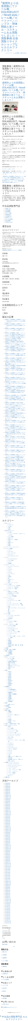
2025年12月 (8, 795)
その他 (9, 526)
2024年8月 (7, 817)
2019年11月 (8, 900)
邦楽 (9, 529)
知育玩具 (10, 758)
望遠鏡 (9, 563)
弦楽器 (9, 719)
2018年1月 (7, 920)
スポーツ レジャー (10, 564)
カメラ (6, 557)
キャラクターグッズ (13, 628)
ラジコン (10, 753)
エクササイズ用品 (12, 621)
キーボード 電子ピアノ (14, 714)
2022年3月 (7, 859)
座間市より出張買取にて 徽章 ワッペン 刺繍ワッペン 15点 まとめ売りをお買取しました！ (15, 447)
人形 (25, 171)
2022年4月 (7, 857)
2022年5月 (7, 856)
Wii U (9, 726)
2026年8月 (7, 783)
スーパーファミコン (13, 729)
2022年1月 (7, 862)
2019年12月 (8, 899)
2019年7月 (7, 906)
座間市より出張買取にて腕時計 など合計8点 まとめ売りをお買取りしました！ (15, 486)
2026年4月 (7, 789)
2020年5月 (7, 891)
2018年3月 (7, 917)
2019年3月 (7, 912)
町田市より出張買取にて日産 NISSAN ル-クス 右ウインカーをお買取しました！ (15, 413)
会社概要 (8, 220)
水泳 (9, 575)
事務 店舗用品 (9, 651)
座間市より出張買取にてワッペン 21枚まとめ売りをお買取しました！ (15, 410)
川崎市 (9, 674)
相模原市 (10, 683)
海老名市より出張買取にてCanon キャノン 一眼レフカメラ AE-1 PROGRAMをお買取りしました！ (14, 178)
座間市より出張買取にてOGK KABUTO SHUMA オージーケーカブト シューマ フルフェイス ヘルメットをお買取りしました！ (15, 343)
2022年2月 (7, 860)
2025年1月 (7, 810)
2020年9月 (7, 886)
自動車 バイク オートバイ (12, 762)
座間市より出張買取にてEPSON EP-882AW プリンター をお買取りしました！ (15, 366)
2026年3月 (7, 790)
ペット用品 (10, 660)
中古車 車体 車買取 (10, 649)
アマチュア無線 (12, 625)
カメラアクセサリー (13, 559)
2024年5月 (7, 820)
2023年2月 (7, 842)
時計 (9, 606)
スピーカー (10, 551)
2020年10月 (8, 884)
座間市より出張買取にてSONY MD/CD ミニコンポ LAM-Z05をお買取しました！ (15, 474)
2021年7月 (7, 871)
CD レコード (8, 523)
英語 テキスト (11, 704)
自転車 (9, 576)
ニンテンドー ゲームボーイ (14, 734)
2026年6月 (7, 786)
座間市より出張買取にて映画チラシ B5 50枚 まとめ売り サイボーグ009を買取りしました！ (15, 515)
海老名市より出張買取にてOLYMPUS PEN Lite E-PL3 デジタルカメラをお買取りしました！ (15, 466)
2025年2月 (7, 808)
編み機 (9, 643)
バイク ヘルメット (13, 771)
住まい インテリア (10, 657)
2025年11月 (8, 796)
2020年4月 (7, 893)
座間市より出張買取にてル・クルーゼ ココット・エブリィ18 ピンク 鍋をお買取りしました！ (15, 483)
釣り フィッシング (13, 582)
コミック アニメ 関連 (14, 631)
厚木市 (9, 671)
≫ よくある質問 (5, 979)
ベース (9, 717)
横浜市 (9, 679)
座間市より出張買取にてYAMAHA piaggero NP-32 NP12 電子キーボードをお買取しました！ (15, 494)
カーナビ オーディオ (13, 764)
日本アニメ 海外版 (13, 539)
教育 (6, 703)
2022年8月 (7, 851)
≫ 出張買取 (4, 955)
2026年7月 (7, 785)
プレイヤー (10, 554)
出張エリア (8, 217)
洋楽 (9, 527)
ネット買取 (8, 213)
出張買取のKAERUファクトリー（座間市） (12, 250)
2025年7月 (7, 802)
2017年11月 (8, 923)
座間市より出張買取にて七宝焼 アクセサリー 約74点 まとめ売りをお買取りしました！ (15, 490)
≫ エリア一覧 (4, 985)
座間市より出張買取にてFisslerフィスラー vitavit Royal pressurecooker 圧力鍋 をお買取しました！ (15, 379)
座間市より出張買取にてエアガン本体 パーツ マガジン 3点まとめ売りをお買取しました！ (15, 374)
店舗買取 (8, 211)
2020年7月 (7, 888)
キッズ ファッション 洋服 (14, 600)
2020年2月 (7, 896)
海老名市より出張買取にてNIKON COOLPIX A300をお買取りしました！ (14, 339)
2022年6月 (7, 854)
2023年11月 (8, 829)
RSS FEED (4, 944)
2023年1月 (7, 844)
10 (2, 932)
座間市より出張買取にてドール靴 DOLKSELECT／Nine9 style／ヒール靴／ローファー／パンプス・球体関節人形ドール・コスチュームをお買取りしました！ (13, 91)
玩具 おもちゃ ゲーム (15, 172)
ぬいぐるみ (10, 737)
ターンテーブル (12, 553)
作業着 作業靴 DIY (12, 661)
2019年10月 (8, 902)
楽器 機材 (7, 710)
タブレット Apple (12, 588)
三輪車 (6, 648)
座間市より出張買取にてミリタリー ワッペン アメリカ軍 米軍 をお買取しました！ (15, 425)
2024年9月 (7, 816)
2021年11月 (8, 865)
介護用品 (7, 655)
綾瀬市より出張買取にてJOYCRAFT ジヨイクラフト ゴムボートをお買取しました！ (15, 358)
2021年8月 (7, 869)
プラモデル (10, 744)
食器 (9, 668)
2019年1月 (7, 915)
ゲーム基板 (10, 728)
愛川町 (9, 677)
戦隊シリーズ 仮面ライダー (15, 756)
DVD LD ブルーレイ (9, 530)
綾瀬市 (9, 685)
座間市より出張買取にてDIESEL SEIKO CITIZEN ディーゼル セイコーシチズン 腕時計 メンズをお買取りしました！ (15, 462)
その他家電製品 (12, 689)
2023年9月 (7, 832)
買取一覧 (8, 208)
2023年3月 (7, 841)
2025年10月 (8, 798)
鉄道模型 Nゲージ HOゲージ (15, 759)
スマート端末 (8, 584)
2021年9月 (7, 868)
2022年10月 (8, 848)
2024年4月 (7, 822)
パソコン (7, 590)
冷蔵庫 (9, 695)
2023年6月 (7, 837)
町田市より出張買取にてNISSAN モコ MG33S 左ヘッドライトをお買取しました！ (14, 499)
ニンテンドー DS (12, 732)
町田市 (9, 682)
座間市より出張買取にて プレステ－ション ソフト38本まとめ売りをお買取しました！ (15, 407)
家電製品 (7, 686)
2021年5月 (7, 874)
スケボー (10, 572)
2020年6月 (7, 890)
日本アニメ (10, 538)
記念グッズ (10, 579)
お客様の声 (8, 216)
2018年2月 (7, 918)
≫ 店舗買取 (4, 957)
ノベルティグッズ (12, 633)
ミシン (9, 634)
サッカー (10, 569)
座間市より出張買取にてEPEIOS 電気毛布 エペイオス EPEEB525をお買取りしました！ (15, 392)
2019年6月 (7, 908)
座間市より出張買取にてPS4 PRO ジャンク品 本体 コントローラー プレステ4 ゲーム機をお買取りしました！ (15, 362)
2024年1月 (7, 826)
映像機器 (7, 706)
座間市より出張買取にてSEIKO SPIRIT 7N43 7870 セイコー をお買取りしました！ (15, 458)
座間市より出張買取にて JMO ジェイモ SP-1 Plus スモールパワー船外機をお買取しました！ (15, 355)
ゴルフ (9, 567)
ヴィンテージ (11, 627)
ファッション (8, 597)
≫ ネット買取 (4, 960)
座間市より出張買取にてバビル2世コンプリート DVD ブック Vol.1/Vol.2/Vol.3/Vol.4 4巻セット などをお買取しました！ (15, 429)
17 (2, 933)
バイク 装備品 (12, 772)
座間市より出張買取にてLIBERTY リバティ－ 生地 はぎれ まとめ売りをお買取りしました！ (15, 325)
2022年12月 (8, 845)
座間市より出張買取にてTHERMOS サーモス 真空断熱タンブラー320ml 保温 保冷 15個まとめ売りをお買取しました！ (15, 388)
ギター (9, 716)
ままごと (10, 750)
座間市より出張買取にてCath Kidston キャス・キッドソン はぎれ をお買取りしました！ (15, 330)
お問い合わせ (23, 53)
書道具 (9, 640)
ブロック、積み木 (12, 749)
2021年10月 (8, 866)
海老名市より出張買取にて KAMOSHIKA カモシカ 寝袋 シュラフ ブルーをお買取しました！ (15, 503)
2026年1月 (7, 793)
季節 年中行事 (11, 663)
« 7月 (3, 938)
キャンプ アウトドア (13, 566)
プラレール (10, 746)
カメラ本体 (10, 560)
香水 (9, 612)
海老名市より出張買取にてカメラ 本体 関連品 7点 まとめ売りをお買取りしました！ (15, 395)
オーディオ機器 (9, 548)
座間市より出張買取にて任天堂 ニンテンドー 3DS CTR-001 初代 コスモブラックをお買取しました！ (15, 434)
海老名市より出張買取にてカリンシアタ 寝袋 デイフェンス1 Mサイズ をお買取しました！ (15, 422)
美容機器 (10, 701)
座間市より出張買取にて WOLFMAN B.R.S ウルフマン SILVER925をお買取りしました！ (15, 350)
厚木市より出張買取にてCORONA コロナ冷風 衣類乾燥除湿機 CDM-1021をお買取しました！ (15, 508)
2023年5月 (7, 838)
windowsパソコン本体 (13, 593)
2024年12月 (8, 811)
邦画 (9, 545)
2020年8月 (7, 887)
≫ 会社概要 (4, 998)
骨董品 (10, 646)
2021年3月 (7, 877)
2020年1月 (7, 897)
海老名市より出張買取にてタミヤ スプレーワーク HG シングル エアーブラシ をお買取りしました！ (15, 383)
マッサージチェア (12, 691)
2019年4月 (7, 911)
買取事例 (8, 214)
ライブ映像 (10, 536)
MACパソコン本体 (12, 591)
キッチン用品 (11, 658)
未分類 (6, 709)
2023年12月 (8, 828)
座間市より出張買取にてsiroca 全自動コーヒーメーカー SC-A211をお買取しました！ (15, 336)
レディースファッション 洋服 (15, 605)
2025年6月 (7, 804)
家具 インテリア (12, 664)
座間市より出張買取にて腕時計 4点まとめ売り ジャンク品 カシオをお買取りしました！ (15, 451)
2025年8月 (7, 801)
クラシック (10, 524)
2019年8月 (7, 905)
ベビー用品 (7, 614)
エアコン (10, 688)
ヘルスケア (7, 619)
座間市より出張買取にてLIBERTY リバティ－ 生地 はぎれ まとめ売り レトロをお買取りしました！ (15, 321)
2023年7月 (7, 835)
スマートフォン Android (14, 585)
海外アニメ (10, 542)
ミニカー (10, 752)
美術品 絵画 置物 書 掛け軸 (15, 645)
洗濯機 (9, 698)
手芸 (9, 639)
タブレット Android (13, 587)
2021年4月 (7, 875)
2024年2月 (7, 825)
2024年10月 (8, 814)
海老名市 (10, 680)
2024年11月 (8, 813)
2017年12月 (8, 921)
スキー (9, 570)
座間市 (7, 172)
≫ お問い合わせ (5, 1004)
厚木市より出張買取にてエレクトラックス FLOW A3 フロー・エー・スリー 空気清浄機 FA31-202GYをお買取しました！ (13, 181)
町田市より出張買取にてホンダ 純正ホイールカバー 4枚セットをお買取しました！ (15, 511)
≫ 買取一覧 (4, 952)
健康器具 (10, 692)
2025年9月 (7, 799)
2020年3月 (7, 894)
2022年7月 (7, 853)
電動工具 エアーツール (14, 665)
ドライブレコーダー (13, 766)
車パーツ (10, 775)
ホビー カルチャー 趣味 (11, 624)
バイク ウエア (12, 768)
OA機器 (10, 652)
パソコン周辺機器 (12, 596)
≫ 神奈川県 (4, 988)
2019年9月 (7, 903)
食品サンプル (11, 667)
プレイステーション (13, 747)
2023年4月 (7, 839)
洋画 (9, 541)
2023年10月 (8, 831)
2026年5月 (7, 787)
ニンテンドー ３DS (13, 731)
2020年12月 (8, 881)
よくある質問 (16, 53)
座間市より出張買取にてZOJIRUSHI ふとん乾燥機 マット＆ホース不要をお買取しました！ (15, 370)
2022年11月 (8, 847)
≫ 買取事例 (4, 966)
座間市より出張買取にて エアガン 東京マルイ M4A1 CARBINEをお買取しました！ (15, 346)
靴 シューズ (11, 611)
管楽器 (9, 722)
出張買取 (8, 210)
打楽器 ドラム (12, 720)
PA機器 (10, 712)
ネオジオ (10, 738)
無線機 (9, 642)
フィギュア (10, 743)
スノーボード (11, 573)
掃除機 (9, 697)
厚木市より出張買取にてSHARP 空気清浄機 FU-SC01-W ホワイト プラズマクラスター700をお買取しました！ (15, 478)
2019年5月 (7, 909)
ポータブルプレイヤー (13, 556)
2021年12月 (8, 863)
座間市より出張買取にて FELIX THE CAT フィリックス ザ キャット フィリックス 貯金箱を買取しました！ (15, 438)
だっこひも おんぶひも (14, 615)
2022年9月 (7, 850)
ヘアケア (10, 622)
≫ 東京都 (3, 991)
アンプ (9, 550)
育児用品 (10, 618)
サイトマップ (9, 53)
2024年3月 (7, 823)
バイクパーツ (11, 774)
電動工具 (7, 777)
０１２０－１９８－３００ (8, 169)
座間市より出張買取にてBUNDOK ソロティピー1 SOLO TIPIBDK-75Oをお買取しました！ (15, 399)
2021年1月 (7, 880)
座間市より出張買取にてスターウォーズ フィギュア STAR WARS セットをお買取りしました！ (15, 417)
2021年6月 (7, 872)
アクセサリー (11, 599)
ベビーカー (10, 616)
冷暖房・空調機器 (12, 694)
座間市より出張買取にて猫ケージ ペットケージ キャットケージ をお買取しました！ (15, 455)
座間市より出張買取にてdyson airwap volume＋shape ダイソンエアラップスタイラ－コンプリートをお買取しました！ (15, 404)
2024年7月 (7, 819)
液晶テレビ (10, 700)
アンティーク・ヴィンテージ (12, 547)
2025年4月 (7, 807)
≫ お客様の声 (4, 973)
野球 (9, 581)
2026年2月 (7, 792)
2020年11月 (8, 883)
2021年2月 (7, 878)
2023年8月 (7, 834)
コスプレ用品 (11, 630)
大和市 (9, 673)
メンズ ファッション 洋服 (15, 603)
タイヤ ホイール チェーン (15, 765)
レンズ (9, 562)
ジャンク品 (10, 594)
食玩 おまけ (11, 761)
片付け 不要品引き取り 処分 (12, 723)
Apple (9, 707)
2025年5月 (7, 805)
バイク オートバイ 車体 (14, 769)
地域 (4, 172)
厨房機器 (10, 654)
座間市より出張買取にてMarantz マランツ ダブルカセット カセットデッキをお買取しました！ (15, 443)
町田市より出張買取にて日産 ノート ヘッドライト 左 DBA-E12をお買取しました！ (15, 333)
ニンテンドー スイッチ (14, 735)
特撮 (9, 544)
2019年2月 (7, 914)
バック (9, 602)
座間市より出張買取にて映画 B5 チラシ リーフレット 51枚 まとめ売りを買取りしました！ (15, 471)
